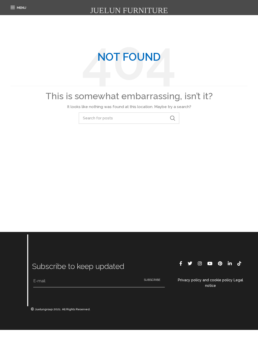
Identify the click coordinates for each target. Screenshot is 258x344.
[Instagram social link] (200, 263)
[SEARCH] (172, 118)
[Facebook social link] (181, 263)
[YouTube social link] (210, 263)
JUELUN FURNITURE (129, 10)
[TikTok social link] (239, 263)
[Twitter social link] (190, 263)
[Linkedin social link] (230, 263)
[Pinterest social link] (220, 263)
